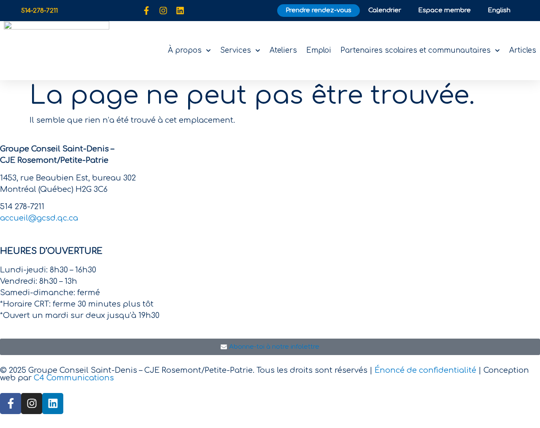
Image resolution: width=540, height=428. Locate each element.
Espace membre (444, 10)
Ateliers (283, 50)
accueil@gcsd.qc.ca (39, 218)
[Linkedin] (180, 10)
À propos (185, 50)
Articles (522, 50)
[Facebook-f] (146, 10)
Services (235, 50)
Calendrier (384, 10)
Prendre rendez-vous (318, 10)
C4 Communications (74, 378)
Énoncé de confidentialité (425, 370)
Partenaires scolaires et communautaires (415, 50)
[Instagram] (163, 10)
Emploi (318, 50)
